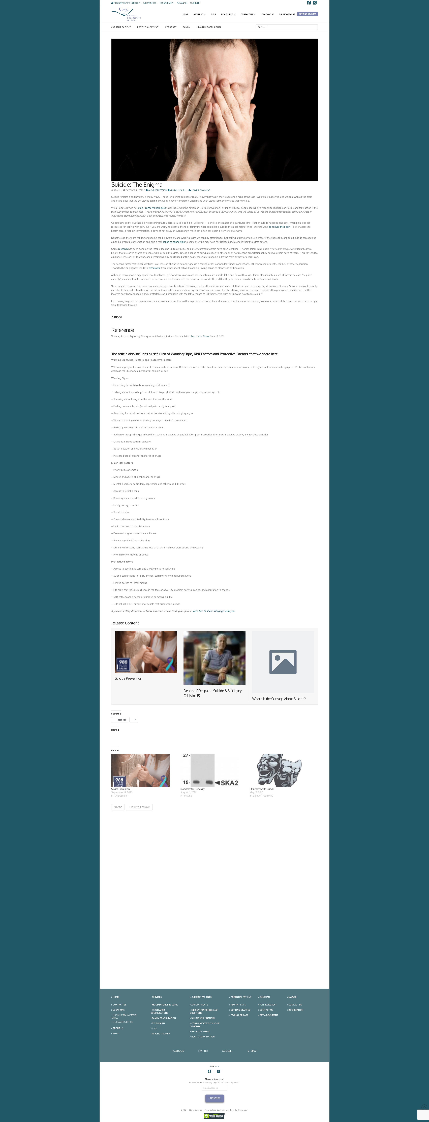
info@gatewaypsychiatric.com (126, 3)
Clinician (265, 997)
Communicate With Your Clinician (204, 1025)
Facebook (178, 1050)
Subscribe (215, 1098)
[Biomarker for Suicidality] (213, 770)
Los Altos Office (124, 1022)
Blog (115, 1033)
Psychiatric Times (200, 336)
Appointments (199, 1004)
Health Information (202, 1036)
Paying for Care (239, 1015)
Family (186, 27)
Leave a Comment (200, 190)
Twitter (203, 1050)
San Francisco (149, 3)
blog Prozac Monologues (152, 207)
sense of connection (174, 241)
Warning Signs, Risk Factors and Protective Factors (209, 354)
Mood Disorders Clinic (165, 1004)
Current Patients (201, 997)
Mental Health (177, 190)
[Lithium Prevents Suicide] (283, 770)
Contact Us (119, 1004)
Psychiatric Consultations (159, 1011)
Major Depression (157, 190)
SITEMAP (252, 1050)
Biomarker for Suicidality (192, 789)
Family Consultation (164, 1018)
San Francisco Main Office (124, 1016)
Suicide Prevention (128, 678)
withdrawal (155, 268)
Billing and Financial (203, 1018)
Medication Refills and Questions (204, 1011)
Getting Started (240, 1010)
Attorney (171, 27)
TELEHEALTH (195, 3)
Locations (119, 1010)
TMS (154, 1028)
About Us (118, 1028)
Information (295, 1010)
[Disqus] (214, 852)
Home (116, 997)
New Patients (238, 1004)
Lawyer (292, 997)
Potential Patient (148, 27)
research (123, 248)
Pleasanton (182, 3)
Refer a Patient (268, 1004)
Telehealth (158, 1023)
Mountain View (166, 3)
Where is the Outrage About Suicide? (279, 698)
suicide (118, 807)
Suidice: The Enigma (139, 807)
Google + (227, 1050)
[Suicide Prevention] (144, 770)
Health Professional (209, 27)
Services (157, 997)
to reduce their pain (279, 226)
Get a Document (200, 1031)
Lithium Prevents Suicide (262, 789)
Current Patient (121, 27)
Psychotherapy (161, 1033)
